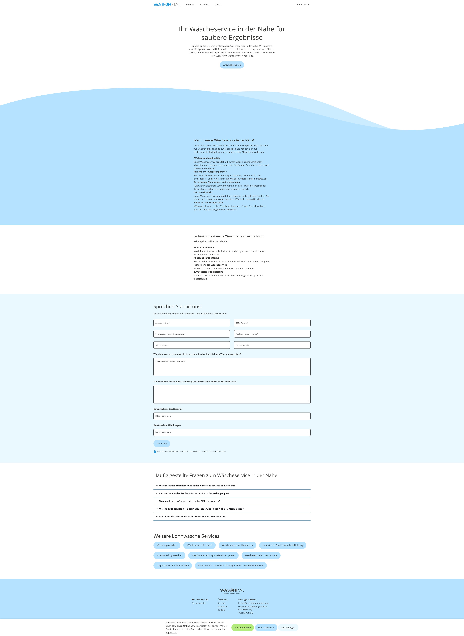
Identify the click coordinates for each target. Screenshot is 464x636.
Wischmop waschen (167, 545)
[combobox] (272, 333)
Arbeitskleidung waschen (169, 555)
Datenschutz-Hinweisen (203, 629)
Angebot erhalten (232, 64)
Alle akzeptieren (243, 627)
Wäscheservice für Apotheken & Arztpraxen (213, 555)
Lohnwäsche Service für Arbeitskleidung (282, 545)
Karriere (221, 603)
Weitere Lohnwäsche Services (186, 536)
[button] (232, 485)
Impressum (171, 632)
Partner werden (199, 603)
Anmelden (302, 4)
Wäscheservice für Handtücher (237, 545)
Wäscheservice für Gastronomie (261, 555)
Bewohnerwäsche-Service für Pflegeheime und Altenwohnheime (231, 565)
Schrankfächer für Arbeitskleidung (253, 603)
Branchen (204, 4)
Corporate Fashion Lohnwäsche (173, 565)
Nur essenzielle (266, 627)
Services (190, 4)
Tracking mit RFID (246, 612)
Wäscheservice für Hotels (199, 545)
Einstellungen (288, 627)
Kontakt (218, 4)
